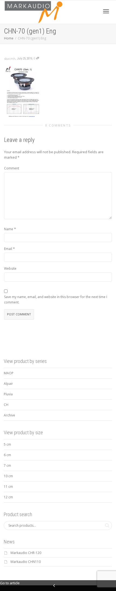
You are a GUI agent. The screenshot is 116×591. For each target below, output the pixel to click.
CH (6, 404)
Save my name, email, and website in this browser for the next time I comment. (55, 300)
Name (8, 229)
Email (8, 248)
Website (10, 268)
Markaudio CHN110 (26, 561)
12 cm (8, 497)
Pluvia (8, 394)
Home (8, 38)
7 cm (7, 465)
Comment (11, 168)
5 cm (7, 444)
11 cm (8, 486)
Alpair (8, 383)
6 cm (7, 455)
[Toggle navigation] (106, 11)
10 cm (8, 476)
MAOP (8, 373)
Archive (9, 415)
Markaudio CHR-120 (26, 552)
